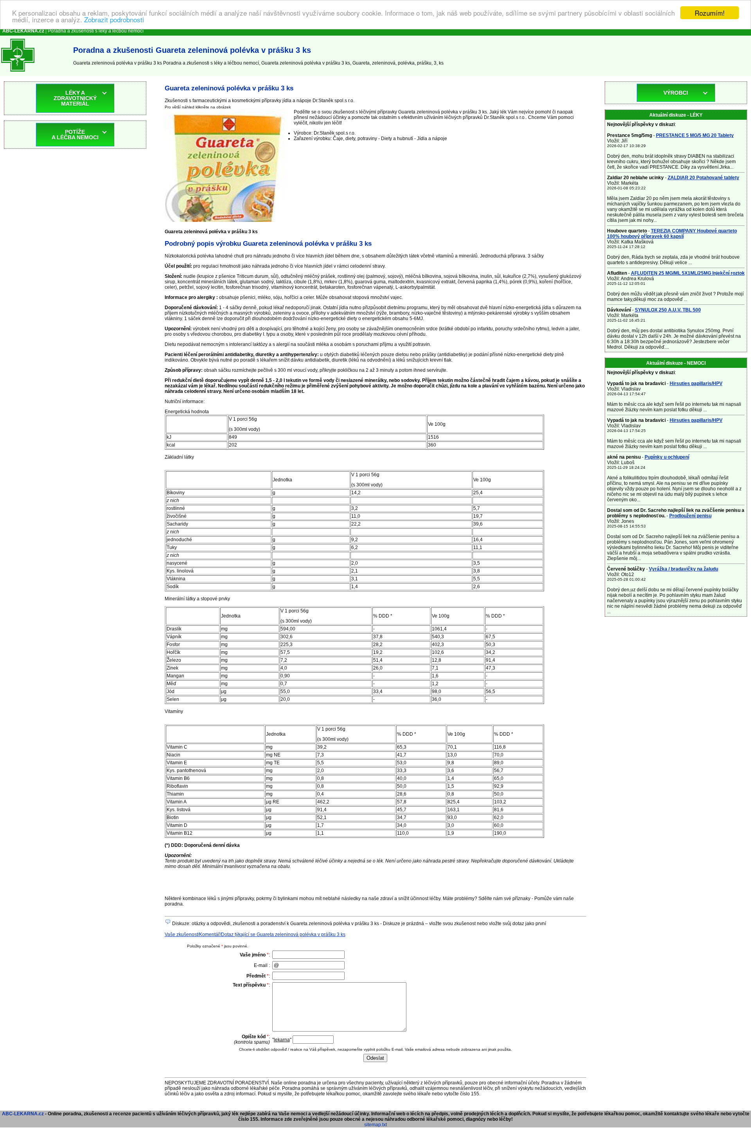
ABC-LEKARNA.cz (23, 1113)
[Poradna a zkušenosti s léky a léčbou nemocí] (17, 73)
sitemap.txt (375, 1124)
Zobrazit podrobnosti (114, 20)
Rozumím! (710, 13)
